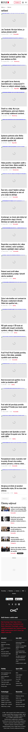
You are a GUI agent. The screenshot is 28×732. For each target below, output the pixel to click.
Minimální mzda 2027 (20, 704)
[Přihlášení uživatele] (22, 2)
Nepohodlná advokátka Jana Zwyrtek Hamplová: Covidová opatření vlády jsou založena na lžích (14, 56)
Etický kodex (6, 728)
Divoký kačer (4, 686)
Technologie (4, 692)
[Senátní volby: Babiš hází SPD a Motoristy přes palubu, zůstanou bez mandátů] (5, 550)
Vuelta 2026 (8, 632)
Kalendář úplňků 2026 (6, 653)
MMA (17, 672)
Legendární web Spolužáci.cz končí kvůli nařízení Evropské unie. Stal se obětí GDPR (13, 434)
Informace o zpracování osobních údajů (11, 722)
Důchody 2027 (19, 702)
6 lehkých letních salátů (21, 663)
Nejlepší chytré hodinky (6, 702)
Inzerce (17, 590)
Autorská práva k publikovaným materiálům (13, 719)
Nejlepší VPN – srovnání (6, 704)
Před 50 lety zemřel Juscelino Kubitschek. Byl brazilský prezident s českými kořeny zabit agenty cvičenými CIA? (19, 519)
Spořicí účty (18, 698)
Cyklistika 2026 (19, 685)
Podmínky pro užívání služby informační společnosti (13, 721)
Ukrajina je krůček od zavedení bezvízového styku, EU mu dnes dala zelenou (13, 488)
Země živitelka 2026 (20, 706)
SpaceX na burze (5, 696)
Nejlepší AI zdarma (5, 700)
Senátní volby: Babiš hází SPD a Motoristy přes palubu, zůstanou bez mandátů (18, 549)
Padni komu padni (5, 682)
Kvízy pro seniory (5, 651)
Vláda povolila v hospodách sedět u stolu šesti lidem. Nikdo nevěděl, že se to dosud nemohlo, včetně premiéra (13, 165)
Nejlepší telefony (4, 698)
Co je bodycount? (5, 655)
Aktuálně (3, 638)
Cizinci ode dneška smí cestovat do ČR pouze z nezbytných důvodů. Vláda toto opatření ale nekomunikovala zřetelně (13, 300)
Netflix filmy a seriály (5, 706)
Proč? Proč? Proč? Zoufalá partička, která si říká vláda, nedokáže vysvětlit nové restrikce (13, 355)
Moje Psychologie (5, 622)
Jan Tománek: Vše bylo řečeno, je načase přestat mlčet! (12, 30)
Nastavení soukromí (9, 724)
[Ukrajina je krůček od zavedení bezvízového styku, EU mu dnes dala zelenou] (14, 476)
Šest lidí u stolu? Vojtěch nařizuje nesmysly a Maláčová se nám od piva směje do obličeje (13, 192)
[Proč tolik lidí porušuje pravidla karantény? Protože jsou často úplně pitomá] (14, 395)
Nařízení (9, 7)
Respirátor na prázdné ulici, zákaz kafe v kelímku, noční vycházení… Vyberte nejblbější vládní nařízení (13, 246)
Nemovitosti (8, 626)
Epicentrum (3, 642)
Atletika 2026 (19, 683)
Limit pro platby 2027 (20, 700)
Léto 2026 (19, 638)
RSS (23, 590)
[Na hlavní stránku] (5, 2)
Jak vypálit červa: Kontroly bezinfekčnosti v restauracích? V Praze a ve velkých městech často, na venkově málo (13, 83)
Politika (3, 669)
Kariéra (14, 593)
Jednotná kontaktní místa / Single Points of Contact (14, 726)
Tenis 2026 (18, 679)
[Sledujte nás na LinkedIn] (19, 604)
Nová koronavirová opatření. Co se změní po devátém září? (13, 381)
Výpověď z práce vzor (6, 684)
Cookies (22, 722)
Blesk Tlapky (14, 622)
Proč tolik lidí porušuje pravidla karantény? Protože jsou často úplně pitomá (14, 406)
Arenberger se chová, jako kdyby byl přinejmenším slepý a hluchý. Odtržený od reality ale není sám (14, 219)
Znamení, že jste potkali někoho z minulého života (21, 647)
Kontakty (3, 590)
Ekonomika (19, 692)
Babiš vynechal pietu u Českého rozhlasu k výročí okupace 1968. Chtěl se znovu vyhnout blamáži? (18, 509)
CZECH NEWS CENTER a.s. (19, 712)
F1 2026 (17, 681)
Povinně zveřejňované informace (17, 728)
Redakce (11, 590)
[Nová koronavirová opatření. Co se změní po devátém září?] (14, 370)
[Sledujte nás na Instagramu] (15, 604)
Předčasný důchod (20, 696)
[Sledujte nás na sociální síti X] (9, 604)
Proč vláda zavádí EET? (6, 680)
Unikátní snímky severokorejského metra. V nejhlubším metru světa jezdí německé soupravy (18, 539)
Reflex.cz (3, 7)
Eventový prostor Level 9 (11, 630)
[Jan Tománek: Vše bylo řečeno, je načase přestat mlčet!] (14, 20)
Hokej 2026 (18, 677)
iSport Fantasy (8, 624)
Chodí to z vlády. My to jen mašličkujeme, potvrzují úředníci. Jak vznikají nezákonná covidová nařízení (13, 111)
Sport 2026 (19, 669)
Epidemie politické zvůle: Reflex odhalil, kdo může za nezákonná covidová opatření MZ (12, 138)
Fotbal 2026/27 (19, 675)
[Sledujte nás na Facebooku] (12, 604)
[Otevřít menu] (25, 2)
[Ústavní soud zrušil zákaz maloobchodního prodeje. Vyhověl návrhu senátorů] (14, 262)
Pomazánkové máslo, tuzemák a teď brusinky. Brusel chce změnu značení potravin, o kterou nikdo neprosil (13, 461)
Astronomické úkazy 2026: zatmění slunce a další (21, 652)
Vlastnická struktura (18, 724)
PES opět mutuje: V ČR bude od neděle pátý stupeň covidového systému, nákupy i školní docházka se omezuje (13, 328)
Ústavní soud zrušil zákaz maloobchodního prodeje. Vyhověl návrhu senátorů (13, 273)
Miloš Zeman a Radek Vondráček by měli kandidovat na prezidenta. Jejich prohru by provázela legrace (18, 529)
